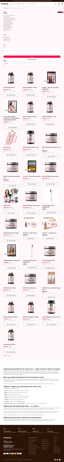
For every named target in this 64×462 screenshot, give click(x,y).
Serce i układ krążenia (32, 452)
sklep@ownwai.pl (9, 445)
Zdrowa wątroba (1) (7, 28)
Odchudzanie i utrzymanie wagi (34, 447)
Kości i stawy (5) (6, 16)
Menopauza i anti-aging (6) (8, 18)
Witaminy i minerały (45, 441)
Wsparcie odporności (45, 445)
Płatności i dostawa (57, 452)
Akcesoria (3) (7, 36)
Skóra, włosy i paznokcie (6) (8, 24)
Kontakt (23, 3)
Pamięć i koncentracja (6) (8, 20)
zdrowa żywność (44, 448)
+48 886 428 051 (8, 442)
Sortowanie (6, 61)
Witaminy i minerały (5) (8, 26)
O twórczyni (18, 3)
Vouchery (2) (7, 40)
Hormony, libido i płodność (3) (9, 15)
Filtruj (32, 56)
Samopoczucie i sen (32, 450)
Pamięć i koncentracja (45, 443)
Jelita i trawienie (31, 441)
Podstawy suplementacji (33, 448)
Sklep (11, 3)
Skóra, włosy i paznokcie (32, 454)
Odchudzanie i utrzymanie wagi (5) (10, 19)
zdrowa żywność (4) (7, 30)
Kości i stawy (31, 443)
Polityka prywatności (57, 448)
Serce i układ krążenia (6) (8, 22)
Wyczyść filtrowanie (32, 59)
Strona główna (6, 8)
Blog (14, 3)
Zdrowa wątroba (44, 447)
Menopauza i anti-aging (32, 445)
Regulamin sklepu (57, 447)
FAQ (54, 443)
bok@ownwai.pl (8, 447)
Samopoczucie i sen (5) (8, 21)
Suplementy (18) (8, 39)
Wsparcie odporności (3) (8, 27)
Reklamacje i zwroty (57, 450)
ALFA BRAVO (31, 459)
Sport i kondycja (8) (7, 25)
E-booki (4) (7, 38)
